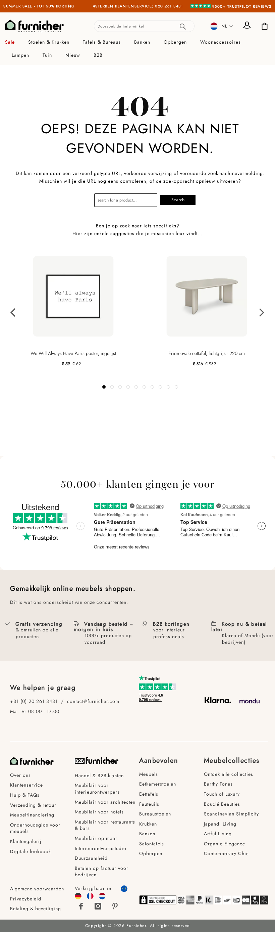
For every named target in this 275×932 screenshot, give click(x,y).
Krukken (148, 823)
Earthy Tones (218, 784)
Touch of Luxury (222, 794)
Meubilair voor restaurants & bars (105, 825)
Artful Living (218, 833)
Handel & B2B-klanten (99, 775)
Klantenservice (26, 785)
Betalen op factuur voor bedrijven (101, 871)
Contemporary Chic (226, 853)
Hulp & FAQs (25, 795)
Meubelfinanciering (32, 814)
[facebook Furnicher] (81, 906)
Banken (147, 833)
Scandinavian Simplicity (231, 813)
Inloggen (248, 26)
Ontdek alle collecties (228, 774)
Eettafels (148, 794)
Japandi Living (220, 823)
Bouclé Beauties (222, 804)
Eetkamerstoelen (157, 784)
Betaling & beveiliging (35, 908)
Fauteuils (149, 804)
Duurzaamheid (91, 858)
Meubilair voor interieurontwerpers (97, 788)
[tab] (137, 49)
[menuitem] (13, 42)
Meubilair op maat (96, 838)
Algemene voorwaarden (38, 888)
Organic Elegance (224, 843)
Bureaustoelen (155, 813)
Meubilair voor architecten (105, 802)
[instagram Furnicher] (98, 906)
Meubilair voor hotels (99, 811)
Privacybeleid (25, 898)
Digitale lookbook (30, 851)
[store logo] (34, 25)
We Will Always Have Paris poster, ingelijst (73, 353)
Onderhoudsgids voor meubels (35, 828)
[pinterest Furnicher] (115, 906)
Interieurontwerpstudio (100, 848)
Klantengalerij (26, 841)
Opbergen (150, 853)
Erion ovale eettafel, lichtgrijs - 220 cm (206, 353)
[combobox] (144, 26)
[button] (221, 26)
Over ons (20, 775)
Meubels (148, 774)
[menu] (137, 49)
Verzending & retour (33, 805)
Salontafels (151, 843)
